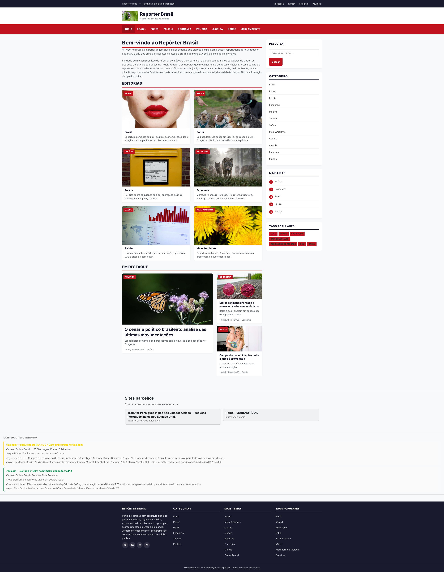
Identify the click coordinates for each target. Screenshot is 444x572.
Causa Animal (231, 555)
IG (140, 545)
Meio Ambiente (250, 29)
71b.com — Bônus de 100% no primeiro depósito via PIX (39, 470)
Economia (184, 29)
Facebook (279, 3)
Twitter (291, 3)
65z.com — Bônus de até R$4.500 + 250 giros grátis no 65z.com (44, 444)
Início (128, 29)
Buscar (276, 61)
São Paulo (297, 234)
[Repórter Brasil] (130, 16)
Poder (155, 29)
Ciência (273, 145)
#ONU (279, 544)
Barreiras (280, 555)
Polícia (168, 29)
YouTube (317, 3)
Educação (229, 544)
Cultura (273, 138)
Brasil (141, 29)
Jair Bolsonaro (280, 239)
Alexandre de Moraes (283, 244)
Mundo (273, 158)
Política (202, 29)
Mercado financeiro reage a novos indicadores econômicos (239, 304)
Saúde (232, 29)
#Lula (278, 516)
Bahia (312, 244)
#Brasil (279, 522)
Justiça (217, 29)
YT (147, 545)
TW (132, 545)
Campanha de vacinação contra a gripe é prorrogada (239, 357)
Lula (273, 234)
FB (125, 545)
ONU (302, 244)
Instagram (303, 3)
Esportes (274, 152)
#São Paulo (282, 527)
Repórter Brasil (156, 14)
